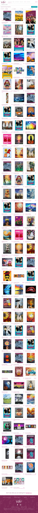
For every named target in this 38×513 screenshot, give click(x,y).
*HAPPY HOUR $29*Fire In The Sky (18, 64)
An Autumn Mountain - (28, 365)
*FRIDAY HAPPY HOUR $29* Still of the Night (7, 365)
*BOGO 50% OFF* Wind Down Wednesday (7, 283)
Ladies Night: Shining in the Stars (6, 228)
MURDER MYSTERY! (27, 447)
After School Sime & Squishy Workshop (6, 64)
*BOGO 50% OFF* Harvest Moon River (6, 351)
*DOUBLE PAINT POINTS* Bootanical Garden (7, 132)
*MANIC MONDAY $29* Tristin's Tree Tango (30, 324)
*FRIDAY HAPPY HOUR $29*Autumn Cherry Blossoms (19, 215)
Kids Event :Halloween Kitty (28, 146)
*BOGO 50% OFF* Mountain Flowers (6, 50)
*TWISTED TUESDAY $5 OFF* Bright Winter (30, 406)
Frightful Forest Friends (28, 310)
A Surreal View (3, 406)
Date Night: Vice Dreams (16, 392)
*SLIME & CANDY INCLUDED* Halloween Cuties (19, 488)
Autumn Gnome (27, 392)
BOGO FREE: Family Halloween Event (6, 474)
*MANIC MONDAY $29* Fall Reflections (6, 187)
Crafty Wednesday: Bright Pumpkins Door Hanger (7, 201)
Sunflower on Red (4, 324)
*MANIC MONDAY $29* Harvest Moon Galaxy (30, 474)
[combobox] (9, 9)
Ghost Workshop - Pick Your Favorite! (29, 433)
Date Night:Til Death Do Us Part (17, 433)
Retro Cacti (15, 228)
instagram (20, 504)
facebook (17, 504)
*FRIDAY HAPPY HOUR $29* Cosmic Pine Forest (30, 133)
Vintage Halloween (16, 283)
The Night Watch (15, 146)
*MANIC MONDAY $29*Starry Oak (6, 447)
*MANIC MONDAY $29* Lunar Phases (18, 406)
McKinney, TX (9, 2)
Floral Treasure (27, 228)
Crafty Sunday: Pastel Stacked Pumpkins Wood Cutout (6, 256)
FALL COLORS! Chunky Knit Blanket (29, 269)
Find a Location (7, 497)
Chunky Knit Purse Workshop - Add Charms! (7, 146)
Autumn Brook (15, 91)
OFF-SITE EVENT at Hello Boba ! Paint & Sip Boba (7, 92)
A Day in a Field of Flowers (17, 23)
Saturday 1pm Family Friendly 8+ (17, 310)
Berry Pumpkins (27, 91)
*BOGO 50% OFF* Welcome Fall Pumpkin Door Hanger (19, 420)
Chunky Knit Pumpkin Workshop (5, 310)
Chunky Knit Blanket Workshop (29, 105)
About (25, 497)
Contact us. (29, 492)
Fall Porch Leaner (4, 105)
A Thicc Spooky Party (4, 488)
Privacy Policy (15, 507)
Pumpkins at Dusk (27, 64)
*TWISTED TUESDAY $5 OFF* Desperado (6, 269)
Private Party (17, 497)
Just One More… (15, 187)
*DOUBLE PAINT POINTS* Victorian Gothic (30, 50)
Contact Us (23, 507)
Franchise (32, 497)
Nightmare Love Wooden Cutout (6, 433)
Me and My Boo (15, 324)
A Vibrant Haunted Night (5, 392)
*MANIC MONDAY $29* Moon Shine (18, 105)
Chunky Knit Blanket (4, 23)
